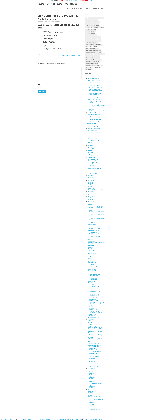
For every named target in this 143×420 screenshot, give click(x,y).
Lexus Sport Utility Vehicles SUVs (95, 331)
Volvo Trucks (91, 171)
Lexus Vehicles (90, 197)
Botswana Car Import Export (95, 89)
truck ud (87, 55)
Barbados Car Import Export (95, 101)
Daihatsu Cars (91, 177)
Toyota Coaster (92, 401)
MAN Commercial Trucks (93, 166)
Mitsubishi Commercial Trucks (94, 168)
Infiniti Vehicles (90, 191)
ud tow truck (88, 67)
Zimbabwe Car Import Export (95, 95)
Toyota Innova (92, 386)
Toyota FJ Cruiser (92, 348)
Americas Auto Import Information (94, 97)
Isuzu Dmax (91, 272)
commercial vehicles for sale (91, 38)
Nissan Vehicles (90, 245)
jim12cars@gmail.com (73, 0)
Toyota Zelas (92, 381)
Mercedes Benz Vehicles (92, 202)
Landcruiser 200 (93, 355)
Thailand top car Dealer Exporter (94, 137)
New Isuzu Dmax (93, 278)
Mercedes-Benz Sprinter (94, 219)
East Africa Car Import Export (94, 83)
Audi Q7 (91, 324)
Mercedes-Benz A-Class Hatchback (96, 206)
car (102, 18)
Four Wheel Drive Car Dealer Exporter (94, 132)
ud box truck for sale (96, 57)
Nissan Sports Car (92, 255)
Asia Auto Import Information (93, 112)
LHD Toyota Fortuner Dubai (95, 351)
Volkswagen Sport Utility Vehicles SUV (96, 364)
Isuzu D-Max (88, 42)
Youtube (90, 0)
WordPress (43, 415)
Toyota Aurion (92, 373)
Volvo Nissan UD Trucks (94, 173)
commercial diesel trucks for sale (92, 23)
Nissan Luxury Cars (92, 253)
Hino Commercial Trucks (93, 159)
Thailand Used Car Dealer (93, 138)
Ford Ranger (91, 264)
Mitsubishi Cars (91, 241)
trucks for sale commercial (99, 54)
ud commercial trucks (90, 59)
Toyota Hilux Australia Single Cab (97, 305)
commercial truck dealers (99, 27)
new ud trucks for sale (90, 44)
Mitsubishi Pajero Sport (94, 343)
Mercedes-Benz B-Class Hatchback (96, 207)
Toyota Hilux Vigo (93, 309)
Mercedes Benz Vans (92, 395)
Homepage (67, 8)
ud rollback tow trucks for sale (92, 63)
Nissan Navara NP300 (94, 286)
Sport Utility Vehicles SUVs (92, 320)
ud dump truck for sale (90, 61)
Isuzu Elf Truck (92, 163)
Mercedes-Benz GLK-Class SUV (95, 338)
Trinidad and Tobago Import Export (96, 110)
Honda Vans (90, 392)
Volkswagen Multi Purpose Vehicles (95, 409)
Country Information (98, 8)
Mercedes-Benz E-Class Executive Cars (97, 217)
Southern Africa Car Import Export (95, 87)
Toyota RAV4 (92, 361)
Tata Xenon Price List (94, 294)
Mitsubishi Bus (91, 239)
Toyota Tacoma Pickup (94, 314)
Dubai (99, 38)
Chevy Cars (90, 155)
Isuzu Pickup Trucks (92, 270)
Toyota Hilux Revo (97, 50)
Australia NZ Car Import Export (94, 119)
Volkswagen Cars (91, 407)
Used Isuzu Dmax (93, 279)
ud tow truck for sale (96, 67)
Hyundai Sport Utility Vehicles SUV (95, 327)
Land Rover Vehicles (91, 196)
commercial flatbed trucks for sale (92, 25)
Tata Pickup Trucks (92, 288)
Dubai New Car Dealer (92, 130)
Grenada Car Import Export (94, 102)
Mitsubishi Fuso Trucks (94, 170)
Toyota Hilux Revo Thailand (25, 419)
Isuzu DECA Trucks (93, 162)
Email (39, 84)
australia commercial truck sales (94, 18)
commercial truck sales (90, 33)
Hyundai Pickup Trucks (93, 269)
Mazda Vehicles (90, 201)
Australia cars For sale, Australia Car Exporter (93, 419)
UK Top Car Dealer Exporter (93, 140)
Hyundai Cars (91, 188)
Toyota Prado (92, 358)
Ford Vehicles (90, 179)
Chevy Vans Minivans (92, 391)
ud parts (97, 61)
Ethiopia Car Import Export (94, 85)
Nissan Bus (90, 247)
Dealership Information (77, 8)
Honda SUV (90, 267)
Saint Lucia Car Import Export (95, 106)
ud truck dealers (89, 69)
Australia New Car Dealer (93, 126)
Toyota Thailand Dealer (8, 419)
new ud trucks (94, 42)
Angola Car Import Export (94, 82)
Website (39, 87)
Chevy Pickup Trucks (92, 259)
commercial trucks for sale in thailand (93, 37)
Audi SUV (90, 322)
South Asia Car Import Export (94, 114)
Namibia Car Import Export (94, 91)
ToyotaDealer (48, 21)
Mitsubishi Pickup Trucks (93, 281)
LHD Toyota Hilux (92, 299)
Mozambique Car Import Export (95, 90)
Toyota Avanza (92, 385)
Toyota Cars (90, 371)
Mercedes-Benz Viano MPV (94, 228)
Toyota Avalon (92, 374)
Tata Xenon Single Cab (94, 295)
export (99, 40)
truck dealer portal (89, 54)
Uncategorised (90, 142)
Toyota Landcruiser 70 (94, 356)
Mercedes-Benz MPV (92, 224)
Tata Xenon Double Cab (95, 291)
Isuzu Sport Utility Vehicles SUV (94, 328)
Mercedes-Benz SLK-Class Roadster (96, 234)
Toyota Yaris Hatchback (94, 378)
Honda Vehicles (90, 180)
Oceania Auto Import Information (94, 117)
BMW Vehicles (90, 150)
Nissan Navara (92, 284)
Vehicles (88, 8)
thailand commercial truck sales (92, 48)
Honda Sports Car (92, 184)
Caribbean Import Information (94, 99)
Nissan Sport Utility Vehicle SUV (94, 345)
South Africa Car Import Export (95, 93)
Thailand (95, 46)
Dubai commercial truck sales (91, 40)
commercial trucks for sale (91, 35)
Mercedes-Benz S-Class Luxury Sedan (96, 218)
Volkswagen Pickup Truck (93, 317)
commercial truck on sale (91, 31)
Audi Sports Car (91, 148)
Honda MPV (90, 183)
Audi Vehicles (90, 145)
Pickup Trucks (90, 256)
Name (39, 81)
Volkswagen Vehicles (91, 406)
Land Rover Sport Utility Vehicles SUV (96, 330)
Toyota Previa (92, 387)
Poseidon (48, 415)
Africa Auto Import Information (93, 78)
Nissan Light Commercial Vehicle (94, 396)
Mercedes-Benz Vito (93, 222)
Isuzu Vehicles (90, 192)
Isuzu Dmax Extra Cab (94, 275)
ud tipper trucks (99, 65)
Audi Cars (90, 147)
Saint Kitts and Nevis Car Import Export (97, 105)
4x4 (86, 18)
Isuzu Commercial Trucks (93, 160)
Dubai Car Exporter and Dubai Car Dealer (44, 419)
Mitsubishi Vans (91, 243)
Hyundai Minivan (91, 393)
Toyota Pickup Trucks (92, 297)
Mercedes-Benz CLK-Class (94, 213)
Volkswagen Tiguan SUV (94, 366)
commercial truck (89, 27)
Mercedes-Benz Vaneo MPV (94, 227)
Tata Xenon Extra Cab (94, 292)
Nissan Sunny (92, 251)
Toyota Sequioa (92, 363)
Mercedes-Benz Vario (93, 221)
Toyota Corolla (92, 377)
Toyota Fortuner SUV (93, 349)
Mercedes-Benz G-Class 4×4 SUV (96, 334)
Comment (40, 65)
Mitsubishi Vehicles (91, 238)
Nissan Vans (90, 397)
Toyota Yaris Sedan (93, 380)
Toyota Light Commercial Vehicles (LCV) (96, 399)
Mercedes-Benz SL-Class (94, 233)
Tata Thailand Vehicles (92, 368)
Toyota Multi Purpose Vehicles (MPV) (95, 383)
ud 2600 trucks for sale (94, 55)
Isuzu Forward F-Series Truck (95, 165)
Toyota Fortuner (89, 50)
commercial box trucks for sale (92, 19)
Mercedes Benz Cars (92, 204)
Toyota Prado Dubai (56, 21)
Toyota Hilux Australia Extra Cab (96, 303)
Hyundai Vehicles (90, 186)
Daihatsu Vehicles (91, 175)
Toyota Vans (91, 404)
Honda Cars (90, 182)
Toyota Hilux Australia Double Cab (97, 302)
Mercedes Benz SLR (93, 232)
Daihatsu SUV (91, 261)
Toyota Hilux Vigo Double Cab (96, 312)
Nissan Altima (92, 250)
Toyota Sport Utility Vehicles (94, 346)
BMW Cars (90, 152)
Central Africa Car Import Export (94, 80)
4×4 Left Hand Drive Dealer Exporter (95, 133)
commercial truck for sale (91, 29)
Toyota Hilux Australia (93, 300)
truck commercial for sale (91, 52)
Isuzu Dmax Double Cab (95, 274)
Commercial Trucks (91, 157)
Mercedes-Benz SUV (92, 332)
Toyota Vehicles (90, 369)
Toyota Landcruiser (93, 353)
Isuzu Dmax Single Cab (94, 276)
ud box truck (88, 57)
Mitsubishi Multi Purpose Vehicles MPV (96, 242)
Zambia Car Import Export (94, 94)
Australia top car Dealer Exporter (94, 124)
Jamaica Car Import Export (94, 103)
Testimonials (90, 135)
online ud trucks (89, 46)
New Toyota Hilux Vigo (94, 311)
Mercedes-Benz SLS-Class (94, 236)
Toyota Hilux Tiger (93, 308)
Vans (88, 389)
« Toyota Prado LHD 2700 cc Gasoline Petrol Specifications (49, 54)
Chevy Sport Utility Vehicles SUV (94, 326)
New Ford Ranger (93, 266)
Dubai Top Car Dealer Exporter (93, 128)
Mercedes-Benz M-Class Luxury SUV (96, 339)
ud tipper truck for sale (90, 65)
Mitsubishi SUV (91, 341)
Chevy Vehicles (90, 154)
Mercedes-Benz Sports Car (93, 230)
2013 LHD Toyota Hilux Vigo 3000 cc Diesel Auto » (71, 55)
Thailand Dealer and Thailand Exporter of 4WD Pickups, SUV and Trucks (67, 419)
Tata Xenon (91, 289)
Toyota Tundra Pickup (93, 315)
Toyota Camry (92, 376)
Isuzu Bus (90, 194)
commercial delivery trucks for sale (93, 21)
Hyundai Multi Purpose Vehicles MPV (95, 189)
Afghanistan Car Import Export (95, 116)
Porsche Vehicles (90, 319)
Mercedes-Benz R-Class (94, 225)
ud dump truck (98, 59)
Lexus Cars (90, 199)
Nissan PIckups (91, 282)
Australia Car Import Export (94, 121)
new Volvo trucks (98, 44)
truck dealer (99, 52)
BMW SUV (90, 258)
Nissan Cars (90, 248)
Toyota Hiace (92, 402)
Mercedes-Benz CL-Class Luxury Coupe (97, 211)
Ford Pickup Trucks (92, 262)
